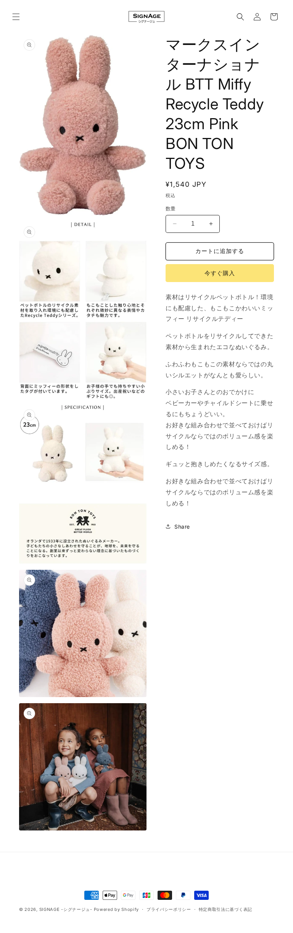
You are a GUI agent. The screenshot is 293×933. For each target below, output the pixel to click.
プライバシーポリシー (168, 909)
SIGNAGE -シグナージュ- (65, 909)
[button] (16, 16)
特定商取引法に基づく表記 (225, 909)
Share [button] (182, 526)
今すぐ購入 (219, 273)
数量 (171, 208)
